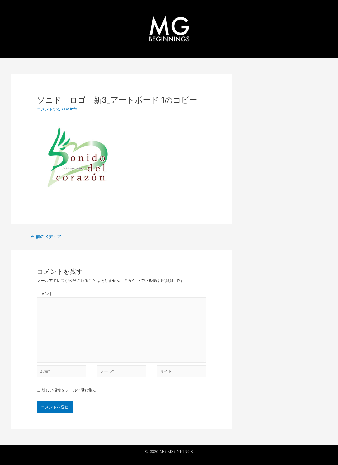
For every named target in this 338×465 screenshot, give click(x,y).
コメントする (49, 108)
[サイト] (181, 372)
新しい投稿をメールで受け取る (69, 390)
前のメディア (46, 236)
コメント (45, 293)
